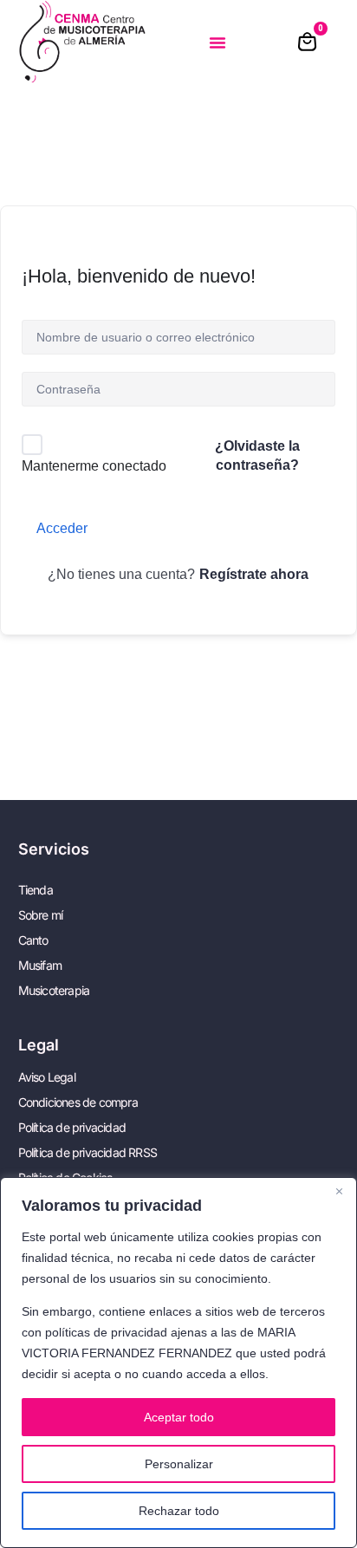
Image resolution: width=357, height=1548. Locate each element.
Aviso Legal (46, 1077)
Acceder (62, 528)
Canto (33, 940)
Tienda (35, 889)
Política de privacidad (72, 1127)
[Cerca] (338, 1191)
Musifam (40, 965)
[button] (217, 42)
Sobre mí (40, 914)
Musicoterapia (54, 990)
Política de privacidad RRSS (87, 1152)
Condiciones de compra (78, 1102)
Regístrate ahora (253, 574)
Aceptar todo (179, 1417)
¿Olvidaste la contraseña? (257, 455)
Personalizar (179, 1464)
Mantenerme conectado (94, 466)
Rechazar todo (179, 1511)
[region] (178, 1362)
